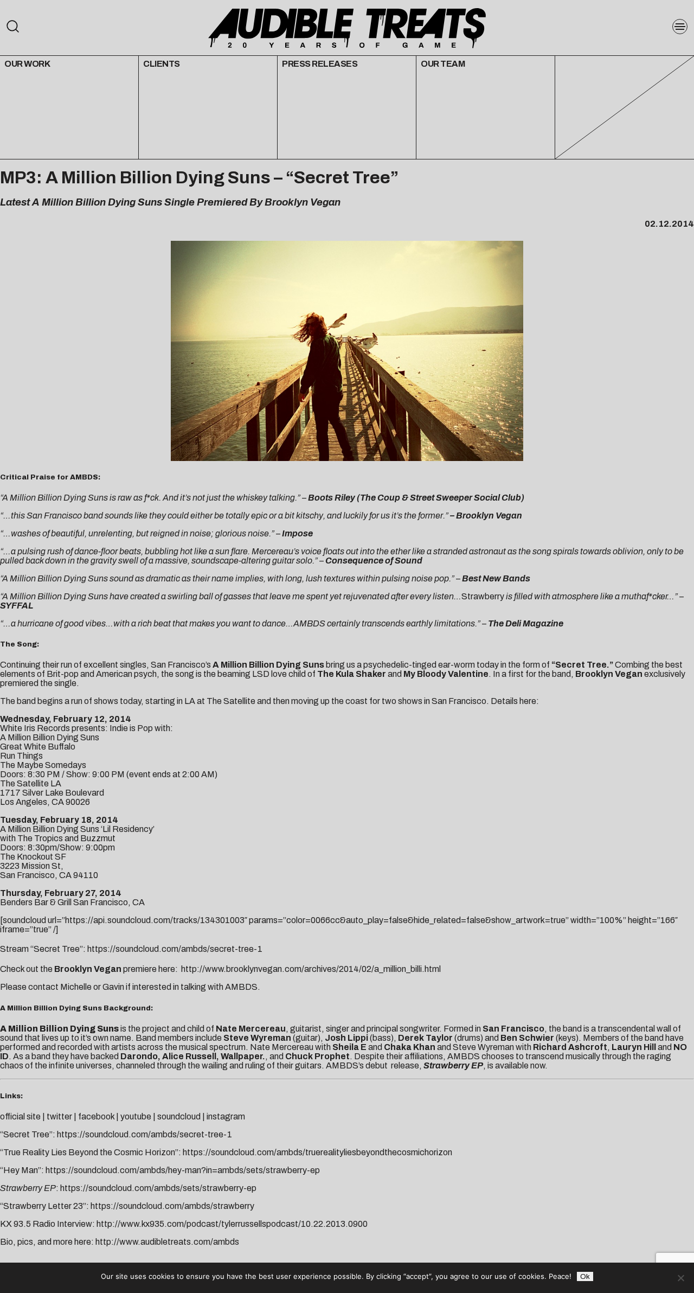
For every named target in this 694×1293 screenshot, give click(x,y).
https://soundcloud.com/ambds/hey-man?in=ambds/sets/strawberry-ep (183, 1170)
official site (20, 1116)
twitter (60, 1116)
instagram (226, 1116)
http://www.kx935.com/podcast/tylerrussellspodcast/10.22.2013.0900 (232, 1223)
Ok (585, 1276)
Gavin (113, 986)
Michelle (76, 986)
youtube (135, 1116)
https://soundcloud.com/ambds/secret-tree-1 (174, 948)
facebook (96, 1116)
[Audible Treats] (347, 27)
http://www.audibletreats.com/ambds (167, 1241)
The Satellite (231, 701)
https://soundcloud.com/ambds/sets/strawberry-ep (158, 1188)
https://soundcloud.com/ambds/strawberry (172, 1206)
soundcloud (179, 1116)
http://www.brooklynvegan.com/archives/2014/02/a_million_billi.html (311, 969)
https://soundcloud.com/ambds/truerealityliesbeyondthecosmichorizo (315, 1152)
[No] (680, 1277)
